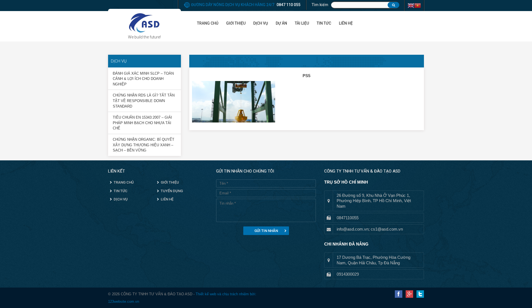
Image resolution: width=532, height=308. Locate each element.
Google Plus (409, 294)
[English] (411, 5)
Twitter (420, 294)
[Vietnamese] (417, 5)
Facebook (398, 294)
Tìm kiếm (320, 4)
